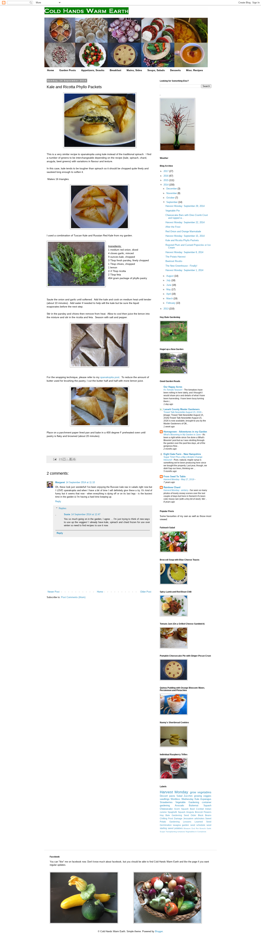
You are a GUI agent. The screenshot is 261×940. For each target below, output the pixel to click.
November (172, 193)
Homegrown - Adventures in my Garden (185, 431)
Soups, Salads (156, 70)
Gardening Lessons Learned (186, 821)
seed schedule (197, 825)
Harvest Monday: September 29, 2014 (185, 206)
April (169, 294)
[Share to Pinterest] (74, 459)
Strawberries (166, 802)
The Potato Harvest (175, 256)
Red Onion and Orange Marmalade (183, 231)
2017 (166, 171)
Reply (58, 501)
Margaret (60, 482)
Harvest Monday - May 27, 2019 (179, 479)
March (169, 298)
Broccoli (199, 812)
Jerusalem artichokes (193, 818)
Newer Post (53, 591)
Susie (67, 514)
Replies (62, 508)
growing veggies (202, 796)
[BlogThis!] (64, 459)
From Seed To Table (175, 476)
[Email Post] (54, 459)
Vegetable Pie (172, 210)
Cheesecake (166, 809)
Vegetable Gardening (187, 802)
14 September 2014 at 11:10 (80, 482)
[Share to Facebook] (71, 459)
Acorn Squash (181, 809)
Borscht (203, 828)
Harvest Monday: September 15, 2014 (185, 236)
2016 (166, 175)
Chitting (163, 818)
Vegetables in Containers (196, 832)
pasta (172, 796)
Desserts (175, 70)
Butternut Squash (200, 805)
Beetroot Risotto (173, 261)
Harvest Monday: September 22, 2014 (185, 222)
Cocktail (200, 809)
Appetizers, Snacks (92, 70)
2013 (166, 308)
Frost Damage (175, 818)
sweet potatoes (175, 828)
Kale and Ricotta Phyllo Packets (182, 240)
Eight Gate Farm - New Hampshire (182, 454)
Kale (197, 799)
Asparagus (205, 799)
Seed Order (190, 815)
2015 (166, 180)
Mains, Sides (134, 70)
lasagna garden (181, 825)
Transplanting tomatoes (175, 832)
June (169, 285)
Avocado (179, 805)
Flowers (207, 812)
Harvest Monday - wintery (176, 490)
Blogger (159, 931)
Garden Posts (67, 70)
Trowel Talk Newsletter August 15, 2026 (183, 412)
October (170, 197)
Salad (179, 796)
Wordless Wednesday (182, 799)
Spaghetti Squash (176, 812)
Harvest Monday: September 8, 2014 (184, 252)
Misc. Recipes (194, 70)
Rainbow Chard (172, 487)
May (169, 289)
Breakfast (115, 70)
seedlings (165, 799)
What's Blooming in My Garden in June (182, 434)
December (172, 188)
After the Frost (172, 226)
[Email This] (60, 459)
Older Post (145, 591)
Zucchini (188, 796)
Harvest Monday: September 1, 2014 (184, 270)
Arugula (190, 812)
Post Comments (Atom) (73, 597)
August (170, 276)
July (168, 280)
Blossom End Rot (191, 828)
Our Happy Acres (173, 387)
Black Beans (204, 815)
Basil (192, 809)
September (172, 202)
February (171, 303)
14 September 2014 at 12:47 (85, 514)
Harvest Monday (174, 792)
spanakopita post (109, 377)
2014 (166, 184)
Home (50, 70)
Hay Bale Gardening (171, 815)
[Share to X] (67, 459)
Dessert (164, 796)
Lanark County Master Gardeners (182, 409)
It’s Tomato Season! (173, 390)
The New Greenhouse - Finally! (181, 265)
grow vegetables (200, 792)
